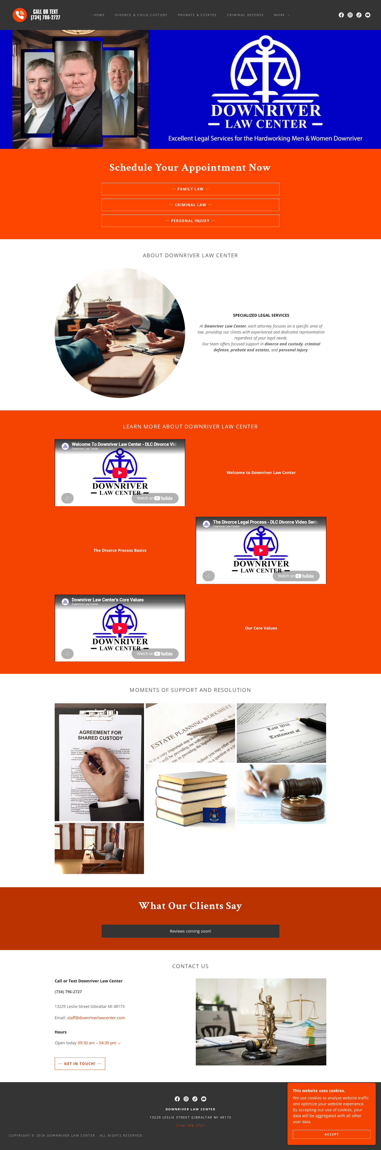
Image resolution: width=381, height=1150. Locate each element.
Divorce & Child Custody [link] (141, 15)
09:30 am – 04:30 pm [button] (97, 1042)
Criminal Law (190, 204)
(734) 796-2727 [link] (190, 1125)
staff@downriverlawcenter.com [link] (96, 1017)
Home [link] (99, 15)
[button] (280, 15)
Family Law (190, 189)
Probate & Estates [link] (197, 15)
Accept (332, 1134)
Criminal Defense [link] (245, 15)
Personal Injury (190, 220)
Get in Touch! (80, 1063)
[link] (38, 14)
